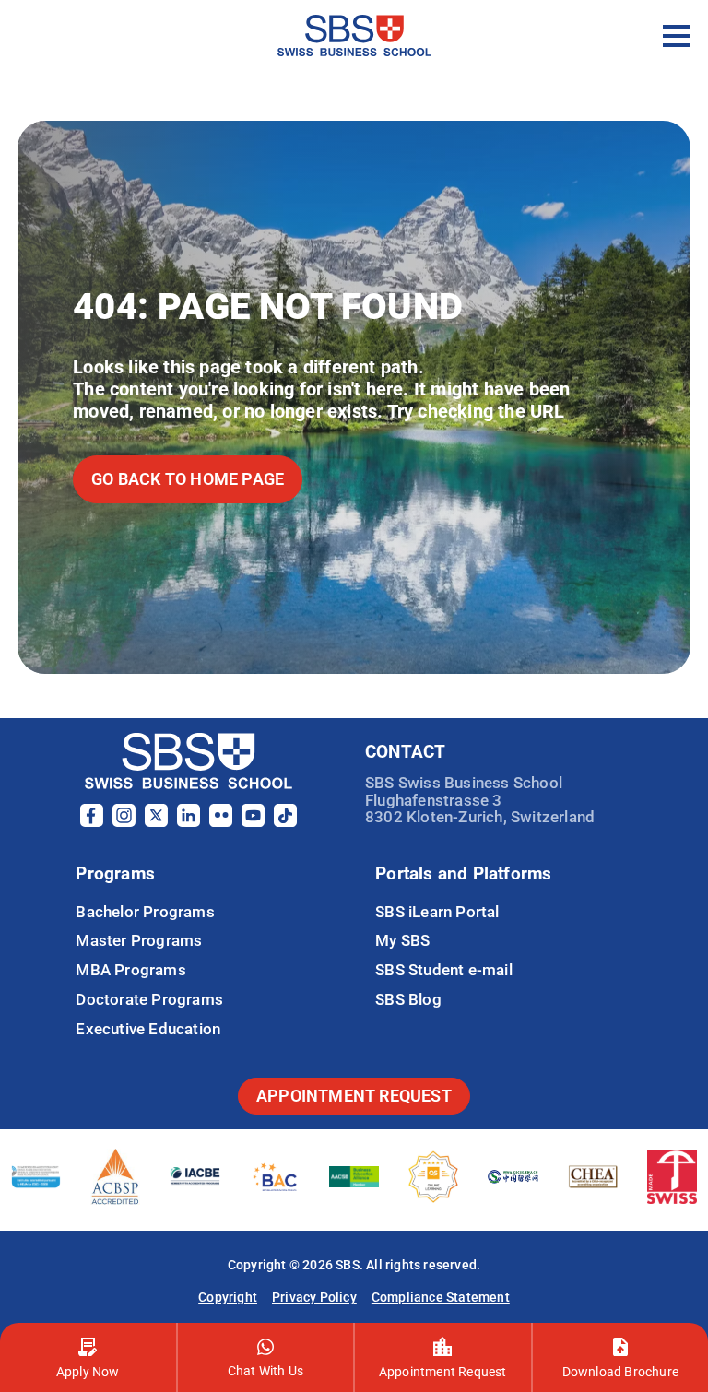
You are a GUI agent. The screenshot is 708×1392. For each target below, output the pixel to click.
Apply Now (88, 1371)
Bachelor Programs (145, 911)
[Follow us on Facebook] (91, 822)
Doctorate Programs (149, 999)
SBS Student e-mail (444, 970)
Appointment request (354, 1095)
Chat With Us (265, 1370)
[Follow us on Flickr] (220, 822)
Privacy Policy (314, 1297)
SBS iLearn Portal (437, 911)
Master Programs (139, 940)
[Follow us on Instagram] (124, 822)
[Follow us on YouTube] (253, 822)
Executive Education (148, 1029)
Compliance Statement (441, 1297)
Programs (115, 873)
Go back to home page (187, 479)
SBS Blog (408, 999)
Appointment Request (443, 1371)
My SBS (402, 940)
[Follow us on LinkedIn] (188, 822)
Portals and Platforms (463, 873)
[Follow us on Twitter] (156, 822)
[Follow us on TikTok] (285, 822)
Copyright (227, 1297)
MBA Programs (130, 970)
